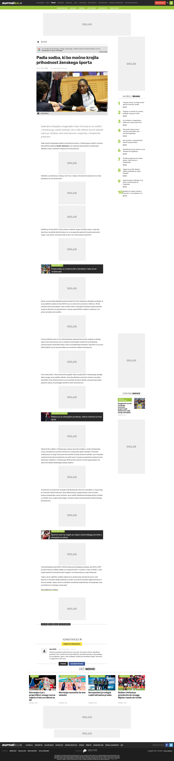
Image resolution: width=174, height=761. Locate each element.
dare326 (52, 649)
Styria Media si (168, 751)
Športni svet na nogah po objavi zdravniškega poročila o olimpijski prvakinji (76, 536)
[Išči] (167, 3)
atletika (44, 624)
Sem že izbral (103, 51)
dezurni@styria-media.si (49, 590)
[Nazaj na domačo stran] (38, 42)
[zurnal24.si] (12, 3)
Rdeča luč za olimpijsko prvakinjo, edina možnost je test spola (76, 418)
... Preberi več (113, 759)
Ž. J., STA (45, 68)
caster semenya (64, 624)
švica (50, 624)
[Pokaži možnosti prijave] (171, 3)
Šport (44, 42)
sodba (56, 624)
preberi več (71, 644)
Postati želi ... (57, 265)
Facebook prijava (77, 664)
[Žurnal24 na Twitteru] (171, 745)
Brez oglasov (160, 3)
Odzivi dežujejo (58, 531)
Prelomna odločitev (59, 413)
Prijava (63, 664)
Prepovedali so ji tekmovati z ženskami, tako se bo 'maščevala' (74, 270)
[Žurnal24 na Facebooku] (167, 745)
